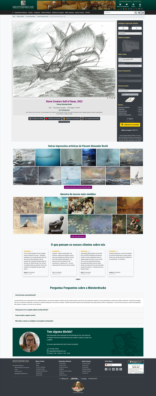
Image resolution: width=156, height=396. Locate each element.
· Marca (37, 365)
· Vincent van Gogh (86, 363)
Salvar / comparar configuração (130, 94)
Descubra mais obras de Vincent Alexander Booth (78, 187)
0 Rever (67, 121)
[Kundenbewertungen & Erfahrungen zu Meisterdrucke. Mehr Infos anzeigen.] (136, 367)
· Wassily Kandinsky (86, 369)
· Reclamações (39, 373)
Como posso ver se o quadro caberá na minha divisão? (31, 310)
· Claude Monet (85, 365)
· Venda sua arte (62, 365)
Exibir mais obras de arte (78, 236)
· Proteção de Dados (40, 369)
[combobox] (130, 33)
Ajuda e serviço (79, 12)
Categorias (37, 12)
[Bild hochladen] (143, 12)
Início (14, 16)
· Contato (38, 363)
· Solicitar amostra (63, 375)
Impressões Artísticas (21, 12)
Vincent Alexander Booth (42, 16)
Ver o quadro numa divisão (91, 118)
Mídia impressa (69, 12)
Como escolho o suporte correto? (25, 315)
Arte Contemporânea (30, 16)
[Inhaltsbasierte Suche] (139, 12)
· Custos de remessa (63, 367)
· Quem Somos (39, 375)
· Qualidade (61, 369)
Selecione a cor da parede (72, 118)
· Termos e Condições (40, 367)
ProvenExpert (30, 272)
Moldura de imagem (58, 12)
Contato (87, 12)
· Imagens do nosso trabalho (65, 371)
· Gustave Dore (85, 373)
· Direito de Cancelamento (41, 371)
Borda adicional (121, 31)
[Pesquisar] (135, 12)
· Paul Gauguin (85, 367)
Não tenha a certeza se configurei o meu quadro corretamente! (34, 321)
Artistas (30, 12)
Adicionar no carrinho (131, 125)
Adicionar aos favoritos (54, 118)
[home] (12, 12)
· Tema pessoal (62, 363)
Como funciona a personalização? (25, 295)
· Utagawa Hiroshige (86, 371)
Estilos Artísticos (46, 12)
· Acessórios (61, 373)
